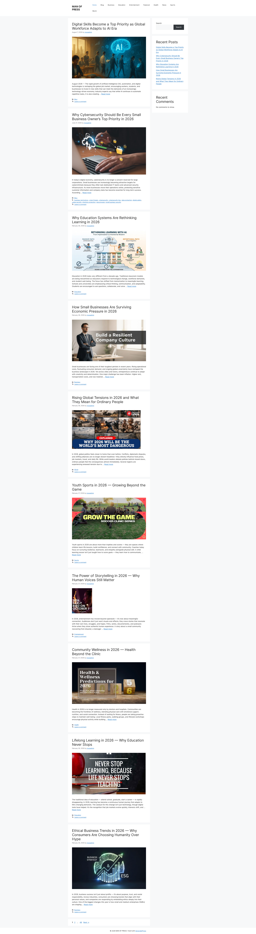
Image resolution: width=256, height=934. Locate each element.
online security (77, 202)
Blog (102, 5)
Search (159, 23)
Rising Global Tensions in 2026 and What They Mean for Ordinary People (105, 399)
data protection (127, 200)
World (94, 11)
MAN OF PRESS (77, 8)
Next (86, 922)
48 (81, 922)
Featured (146, 5)
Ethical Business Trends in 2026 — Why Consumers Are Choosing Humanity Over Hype (105, 834)
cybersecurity (103, 200)
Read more (105, 94)
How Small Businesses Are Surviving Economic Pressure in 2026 (101, 309)
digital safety (137, 200)
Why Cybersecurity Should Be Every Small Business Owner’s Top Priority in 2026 (106, 117)
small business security (113, 202)
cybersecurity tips (115, 200)
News (164, 5)
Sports (172, 5)
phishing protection (89, 202)
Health (156, 5)
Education (121, 5)
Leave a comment (80, 101)
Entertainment (134, 5)
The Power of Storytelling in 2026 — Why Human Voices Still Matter (106, 577)
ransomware (100, 202)
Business (111, 5)
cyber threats (93, 200)
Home (94, 5)
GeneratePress (140, 931)
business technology (81, 200)
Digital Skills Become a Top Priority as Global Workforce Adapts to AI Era (108, 26)
